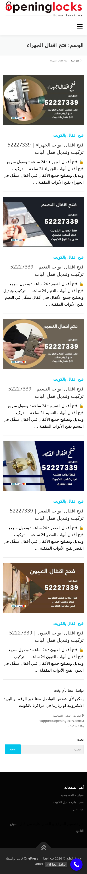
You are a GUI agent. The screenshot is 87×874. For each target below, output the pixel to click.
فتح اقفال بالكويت (68, 135)
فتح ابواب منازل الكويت (68, 802)
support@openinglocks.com (60, 721)
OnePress (31, 858)
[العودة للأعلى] (44, 848)
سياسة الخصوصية (72, 795)
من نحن (78, 809)
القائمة (80, 26)
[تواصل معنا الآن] (76, 864)
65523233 (74, 726)
